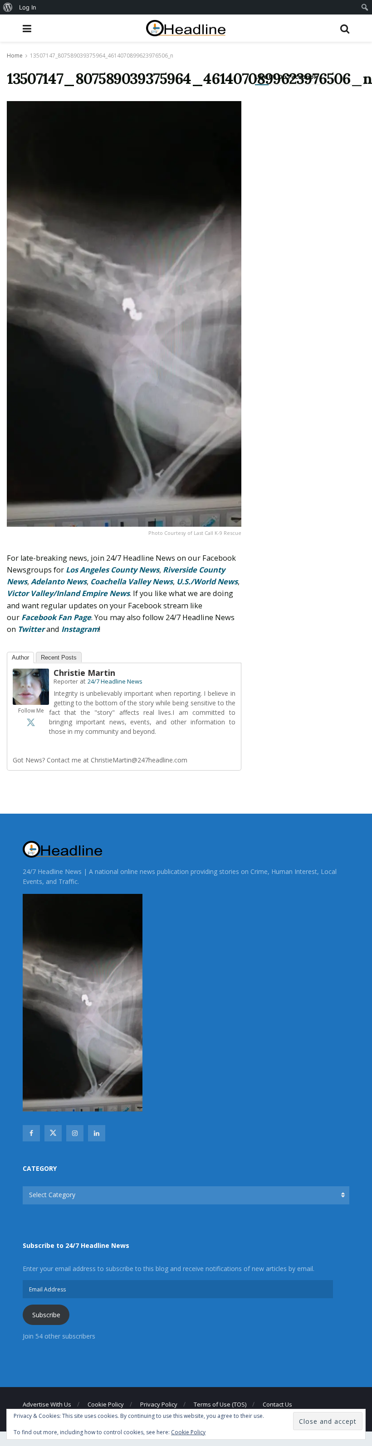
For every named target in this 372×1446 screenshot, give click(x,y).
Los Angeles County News (112, 570)
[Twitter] (30, 722)
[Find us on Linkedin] (96, 1133)
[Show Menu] (27, 28)
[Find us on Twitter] (53, 1133)
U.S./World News (207, 582)
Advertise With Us (47, 1404)
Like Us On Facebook (286, 77)
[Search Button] (344, 28)
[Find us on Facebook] (31, 1133)
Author (20, 657)
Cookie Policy (106, 1404)
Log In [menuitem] (27, 7)
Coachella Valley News (131, 582)
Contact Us (277, 1404)
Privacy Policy (158, 1404)
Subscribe (46, 1314)
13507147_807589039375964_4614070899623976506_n (101, 55)
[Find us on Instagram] (74, 1133)
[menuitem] (8, 7)
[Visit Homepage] (185, 28)
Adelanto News (59, 582)
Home (15, 55)
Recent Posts (59, 657)
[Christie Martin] (31, 686)
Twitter (31, 629)
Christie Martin (84, 672)
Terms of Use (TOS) (220, 1404)
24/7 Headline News (115, 681)
